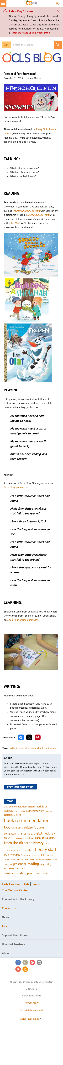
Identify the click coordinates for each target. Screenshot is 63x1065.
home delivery (9, 850)
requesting (45, 864)
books (9, 827)
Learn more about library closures (30, 32)
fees (12, 838)
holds (47, 843)
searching (20, 868)
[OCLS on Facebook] (18, 962)
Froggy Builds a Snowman (27, 210)
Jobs (4, 926)
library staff (45, 849)
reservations (9, 868)
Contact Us (9, 908)
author (22, 811)
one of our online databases (22, 619)
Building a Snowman (38, 214)
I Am (11, 223)
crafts (22, 748)
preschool (38, 748)
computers (10, 833)
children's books (34, 827)
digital (30, 834)
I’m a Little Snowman (15, 487)
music (6, 859)
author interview (35, 810)
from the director (18, 842)
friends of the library (45, 837)
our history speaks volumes (46, 859)
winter (55, 748)
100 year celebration (15, 806)
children (19, 827)
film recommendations (24, 838)
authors (49, 811)
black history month (12, 814)
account (31, 806)
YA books (44, 873)
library (31, 850)
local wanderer (13, 855)
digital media (42, 833)
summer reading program (21, 873)
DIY (53, 833)
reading (47, 748)
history (38, 842)
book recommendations (27, 820)
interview (21, 850)
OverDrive (8, 864)
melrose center (30, 855)
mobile (41, 855)
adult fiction (9, 811)
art (17, 811)
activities (14, 748)
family (29, 748)
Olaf (16, 223)
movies (50, 855)
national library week (25, 859)
